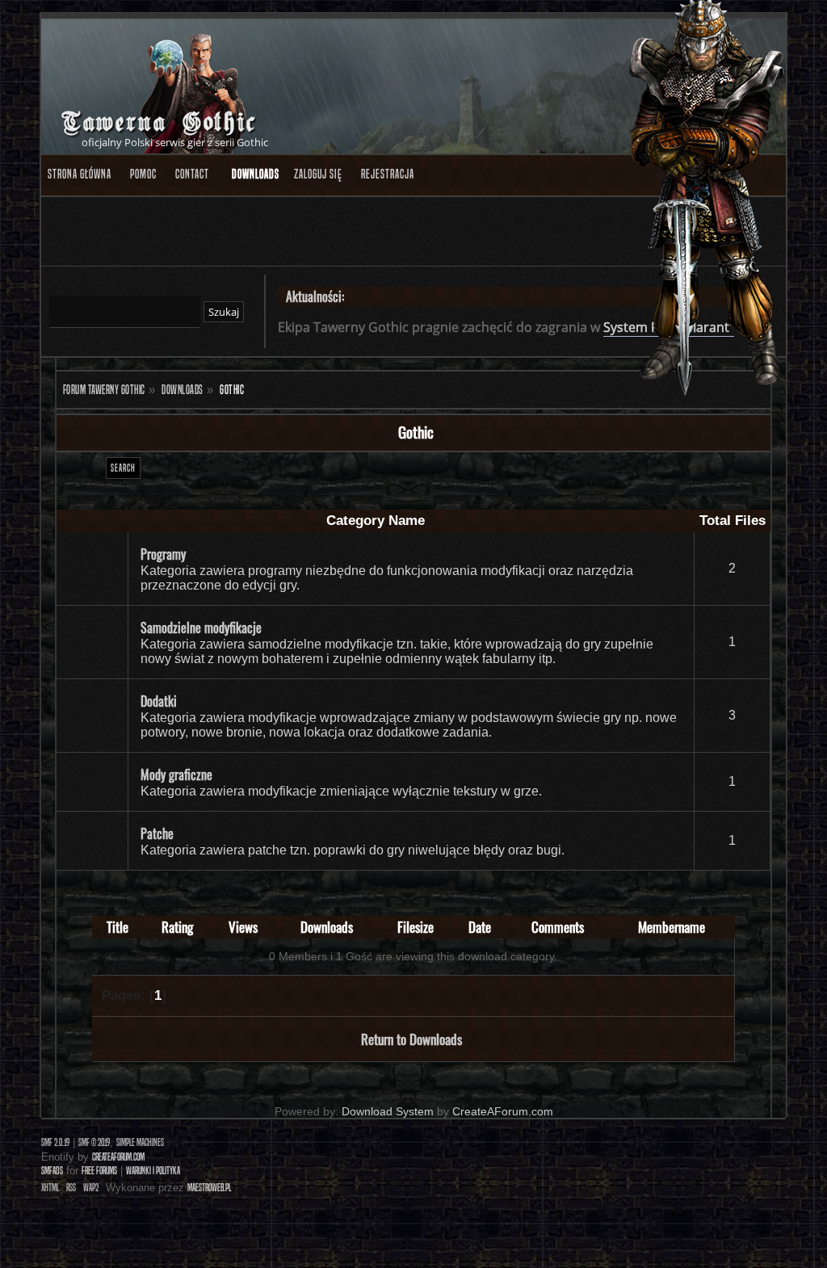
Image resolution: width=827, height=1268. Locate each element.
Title (117, 927)
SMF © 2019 (94, 1142)
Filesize (415, 927)
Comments (557, 927)
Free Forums (99, 1171)
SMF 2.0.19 (55, 1142)
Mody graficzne (176, 774)
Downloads (326, 927)
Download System (388, 1112)
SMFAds (52, 1171)
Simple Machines (140, 1142)
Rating (177, 927)
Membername (671, 927)
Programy (163, 554)
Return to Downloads (411, 1039)
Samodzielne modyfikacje (201, 627)
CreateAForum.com (502, 1112)
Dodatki (159, 701)
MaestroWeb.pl (209, 1188)
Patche (157, 833)
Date (479, 927)
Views (243, 927)
